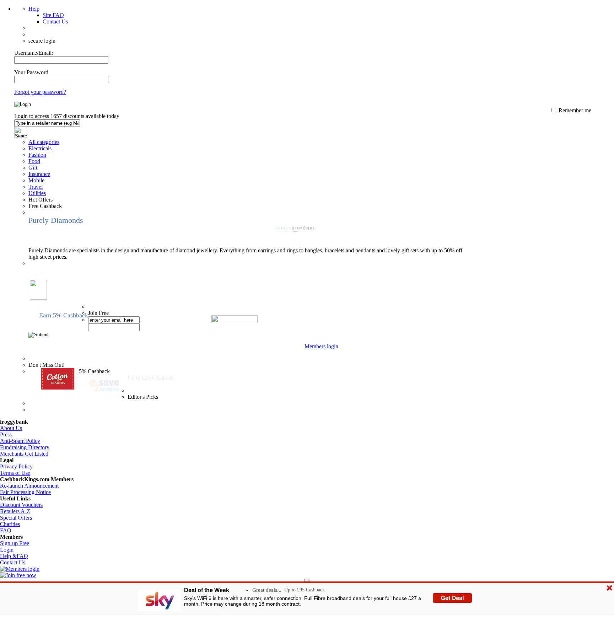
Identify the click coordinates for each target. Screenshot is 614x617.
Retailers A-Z (15, 511)
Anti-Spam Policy (20, 441)
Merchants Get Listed (24, 454)
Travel (35, 187)
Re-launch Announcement (29, 486)
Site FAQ (53, 15)
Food (34, 161)
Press (6, 434)
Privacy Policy (16, 466)
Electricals (40, 148)
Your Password (31, 72)
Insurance (39, 174)
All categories (43, 142)
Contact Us (55, 21)
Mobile (36, 180)
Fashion (37, 155)
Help (33, 9)
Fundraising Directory (24, 447)
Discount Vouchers (21, 505)
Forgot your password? (40, 92)
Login (7, 550)
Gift (32, 168)
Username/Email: (33, 53)
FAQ (5, 530)
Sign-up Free (14, 543)
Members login (321, 346)
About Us (11, 428)
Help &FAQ (14, 556)
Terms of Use (15, 473)
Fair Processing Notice (25, 492)
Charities (10, 524)
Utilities (37, 193)
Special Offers (16, 518)
